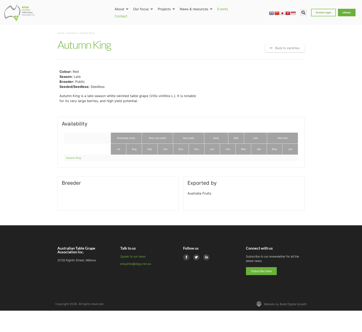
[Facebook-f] (186, 257)
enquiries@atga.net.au (135, 263)
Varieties (72, 33)
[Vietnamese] (287, 13)
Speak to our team (133, 256)
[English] (271, 13)
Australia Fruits (199, 193)
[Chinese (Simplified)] (276, 13)
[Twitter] (196, 257)
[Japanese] (282, 13)
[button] (121, 9)
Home (60, 33)
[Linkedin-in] (206, 257)
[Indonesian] (293, 13)
